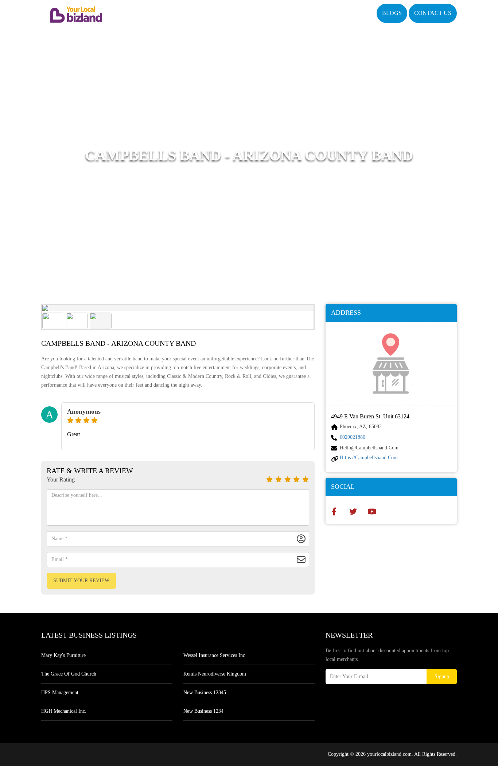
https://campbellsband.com (369, 457)
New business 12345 (204, 692)
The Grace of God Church (68, 674)
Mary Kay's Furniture (63, 655)
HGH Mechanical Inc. (63, 711)
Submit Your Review (81, 580)
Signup (442, 676)
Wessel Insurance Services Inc (214, 655)
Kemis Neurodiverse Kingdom (214, 674)
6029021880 (352, 437)
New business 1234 (203, 711)
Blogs (392, 13)
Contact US (432, 13)
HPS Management (59, 692)
